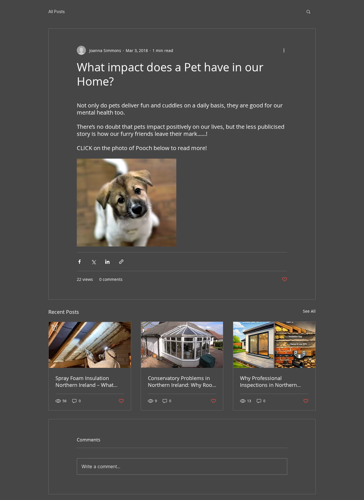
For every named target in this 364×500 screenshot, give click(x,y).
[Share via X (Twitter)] (93, 261)
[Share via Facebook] (79, 261)
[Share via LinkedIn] (107, 261)
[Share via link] (121, 261)
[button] (308, 11)
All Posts (56, 11)
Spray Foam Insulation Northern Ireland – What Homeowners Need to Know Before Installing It (89, 381)
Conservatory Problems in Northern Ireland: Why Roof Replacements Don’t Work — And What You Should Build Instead (182, 381)
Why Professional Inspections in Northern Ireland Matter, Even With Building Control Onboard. (271, 381)
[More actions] (283, 50)
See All (309, 311)
